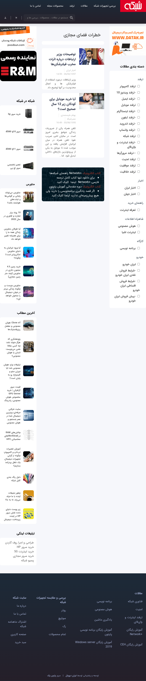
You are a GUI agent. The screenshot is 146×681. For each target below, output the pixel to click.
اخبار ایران (130, 188)
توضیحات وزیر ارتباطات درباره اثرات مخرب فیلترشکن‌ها (62, 59)
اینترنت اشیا (129, 232)
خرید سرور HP (25, 547)
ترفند (71, 6)
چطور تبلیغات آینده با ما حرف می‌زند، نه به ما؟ (12, 496)
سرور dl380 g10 (13, 131)
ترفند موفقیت (127, 165)
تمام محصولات (57, 634)
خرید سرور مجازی (23, 556)
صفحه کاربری (18, 634)
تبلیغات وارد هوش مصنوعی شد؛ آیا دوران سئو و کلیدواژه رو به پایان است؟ (12, 371)
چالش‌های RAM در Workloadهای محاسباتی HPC (12, 436)
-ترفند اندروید (128, 124)
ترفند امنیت (129, 159)
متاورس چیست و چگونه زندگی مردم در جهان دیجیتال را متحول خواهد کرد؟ (12, 292)
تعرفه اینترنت (128, 210)
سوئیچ (62, 618)
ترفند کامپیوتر (128, 86)
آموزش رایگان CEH (131, 644)
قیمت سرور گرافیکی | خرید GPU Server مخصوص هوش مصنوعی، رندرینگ (12, 393)
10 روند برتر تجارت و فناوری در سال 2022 (12, 216)
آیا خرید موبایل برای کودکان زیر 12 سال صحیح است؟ (62, 104)
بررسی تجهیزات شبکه (105, 6)
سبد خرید (20, 642)
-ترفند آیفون (128, 117)
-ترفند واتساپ (127, 130)
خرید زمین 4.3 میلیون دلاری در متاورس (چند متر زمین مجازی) (12, 271)
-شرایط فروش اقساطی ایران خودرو (129, 285)
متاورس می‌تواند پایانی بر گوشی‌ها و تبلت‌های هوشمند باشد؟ (12, 197)
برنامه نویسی (128, 248)
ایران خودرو (129, 264)
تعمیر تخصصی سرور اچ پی (13, 166)
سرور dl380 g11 (13, 149)
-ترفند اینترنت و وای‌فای (126, 144)
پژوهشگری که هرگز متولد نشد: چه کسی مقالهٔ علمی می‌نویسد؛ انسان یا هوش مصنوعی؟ (13, 347)
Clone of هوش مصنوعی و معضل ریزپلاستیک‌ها (12, 326)
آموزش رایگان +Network (134, 632)
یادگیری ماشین (103, 619)
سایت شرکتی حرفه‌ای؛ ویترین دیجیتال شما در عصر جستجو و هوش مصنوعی (13, 415)
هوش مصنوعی (127, 226)
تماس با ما (35, 6)
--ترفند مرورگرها (126, 153)
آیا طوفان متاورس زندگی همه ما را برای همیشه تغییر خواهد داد (12, 234)
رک (64, 626)
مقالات (84, 6)
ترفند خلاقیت (128, 172)
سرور (54, 675)
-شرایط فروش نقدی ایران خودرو (125, 272)
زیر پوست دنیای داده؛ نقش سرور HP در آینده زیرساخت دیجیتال (12, 514)
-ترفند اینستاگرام (126, 111)
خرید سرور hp (14, 114)
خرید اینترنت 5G (24, 551)
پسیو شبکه (27, 560)
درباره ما (21, 606)
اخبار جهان (130, 194)
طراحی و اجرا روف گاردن (19, 542)
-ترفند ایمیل (129, 99)
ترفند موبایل (128, 105)
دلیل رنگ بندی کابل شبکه (13, 478)
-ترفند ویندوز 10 (126, 92)
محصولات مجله (55, 6)
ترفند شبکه (129, 136)
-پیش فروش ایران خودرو (125, 298)
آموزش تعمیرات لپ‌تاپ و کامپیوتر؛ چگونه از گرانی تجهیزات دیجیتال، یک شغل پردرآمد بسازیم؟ (12, 457)
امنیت (138, 609)
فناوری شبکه (135, 601)
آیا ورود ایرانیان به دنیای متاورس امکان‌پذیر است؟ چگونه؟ (12, 253)
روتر (63, 610)
